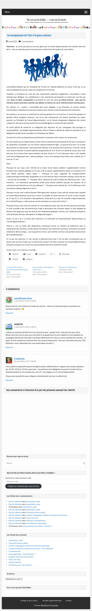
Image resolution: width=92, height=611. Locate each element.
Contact (69, 600)
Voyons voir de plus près (68, 267)
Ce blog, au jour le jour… (29, 600)
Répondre (9, 313)
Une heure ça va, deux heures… (21, 565)
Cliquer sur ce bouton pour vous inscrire (23, 486)
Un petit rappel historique (52, 600)
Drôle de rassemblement (36, 520)
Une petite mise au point (35, 512)
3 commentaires (27, 41)
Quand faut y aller (33, 501)
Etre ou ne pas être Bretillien (19, 587)
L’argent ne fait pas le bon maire (21, 557)
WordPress (45, 605)
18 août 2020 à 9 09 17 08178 (25, 361)
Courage (54, 605)
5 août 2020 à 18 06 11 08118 (25, 327)
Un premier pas (15, 551)
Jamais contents (15, 562)
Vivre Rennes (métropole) (36, 523)
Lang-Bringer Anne (23, 298)
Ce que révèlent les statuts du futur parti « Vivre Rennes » (31, 548)
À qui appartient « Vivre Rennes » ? (22, 554)
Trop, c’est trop (32, 518)
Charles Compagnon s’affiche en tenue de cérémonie (46, 515)
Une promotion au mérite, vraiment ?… (38, 526)
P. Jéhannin (19, 358)
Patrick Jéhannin (15, 501)
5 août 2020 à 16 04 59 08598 (25, 301)
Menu (7, 12)
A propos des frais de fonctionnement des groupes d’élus (17, 269)
